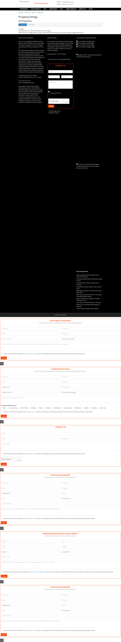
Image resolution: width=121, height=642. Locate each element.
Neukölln (48, 408)
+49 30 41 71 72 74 (67, 4)
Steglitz (86, 408)
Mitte (4, 408)
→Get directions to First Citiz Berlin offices (58, 59)
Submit (51, 106)
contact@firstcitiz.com (68, 2)
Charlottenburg (67, 408)
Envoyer (4, 576)
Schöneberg (57, 408)
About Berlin (71, 9)
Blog (91, 9)
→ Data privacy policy (53, 113)
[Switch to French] (34, 12)
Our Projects (36, 9)
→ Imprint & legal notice (54, 111)
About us (82, 9)
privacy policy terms (55, 93)
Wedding (33, 408)
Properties (24, 9)
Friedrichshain (24, 408)
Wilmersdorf (78, 408)
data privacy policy (30, 412)
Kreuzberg (94, 408)
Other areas (103, 408)
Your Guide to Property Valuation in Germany (88, 302)
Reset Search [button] (31, 24)
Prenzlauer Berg (13, 408)
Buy (45, 9)
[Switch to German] (27, 12)
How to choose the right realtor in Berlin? (87, 308)
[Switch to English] (21, 12)
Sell (61, 9)
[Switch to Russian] (41, 12)
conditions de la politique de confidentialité (41, 572)
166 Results (23, 24)
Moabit (41, 408)
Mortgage (53, 9)
